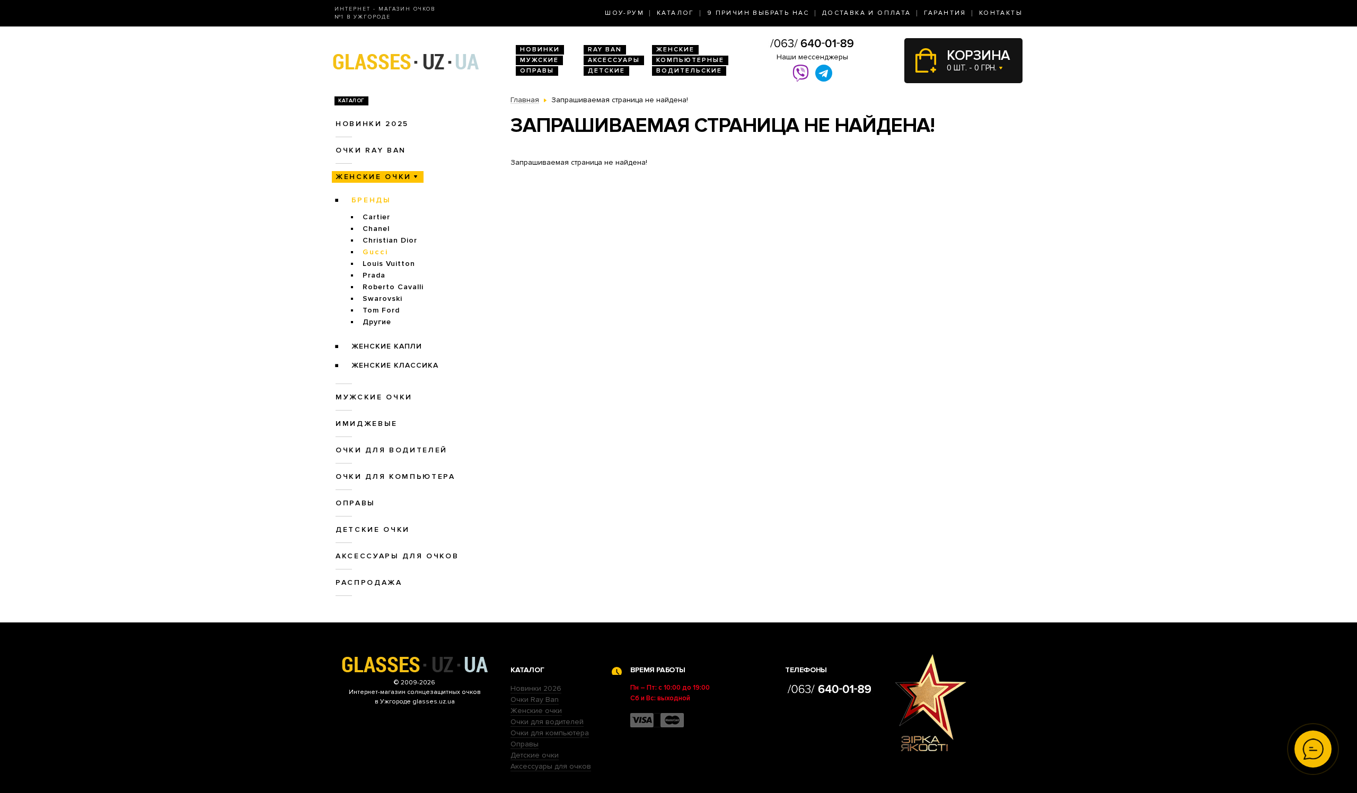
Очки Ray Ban (534, 699)
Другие (377, 321)
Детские (606, 71)
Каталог (675, 13)
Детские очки (373, 529)
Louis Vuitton (389, 263)
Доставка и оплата (866, 13)
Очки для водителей (391, 450)
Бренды (371, 199)
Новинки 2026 (535, 688)
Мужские (539, 60)
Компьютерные (690, 60)
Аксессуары (614, 60)
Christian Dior (390, 240)
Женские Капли (386, 346)
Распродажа (369, 582)
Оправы (537, 71)
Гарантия (945, 13)
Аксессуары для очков (397, 555)
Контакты (1001, 13)
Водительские (689, 71)
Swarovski (382, 298)
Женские (675, 50)
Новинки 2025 (372, 123)
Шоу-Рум (624, 13)
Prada (374, 275)
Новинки (540, 50)
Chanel (376, 228)
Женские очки (373, 176)
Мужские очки (374, 397)
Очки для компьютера (395, 476)
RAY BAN (605, 50)
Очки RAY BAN (371, 150)
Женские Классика (394, 365)
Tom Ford (381, 310)
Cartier (376, 216)
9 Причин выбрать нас (758, 13)
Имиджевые (367, 423)
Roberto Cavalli (393, 286)
